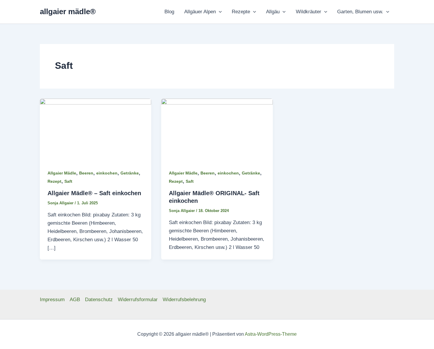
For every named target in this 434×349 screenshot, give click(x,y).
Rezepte (241, 11)
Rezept (54, 181)
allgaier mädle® (68, 11)
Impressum (52, 299)
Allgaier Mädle (62, 173)
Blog (169, 11)
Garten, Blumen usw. (360, 11)
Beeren (86, 173)
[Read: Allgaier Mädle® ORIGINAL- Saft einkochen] (217, 129)
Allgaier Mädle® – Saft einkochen (94, 193)
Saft (68, 181)
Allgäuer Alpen (200, 11)
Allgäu (273, 11)
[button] (219, 12)
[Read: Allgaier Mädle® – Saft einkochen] (95, 129)
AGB (75, 299)
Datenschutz (99, 299)
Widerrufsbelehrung (184, 299)
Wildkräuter (308, 11)
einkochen (107, 173)
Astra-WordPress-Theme (271, 334)
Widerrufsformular (138, 299)
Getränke (129, 173)
